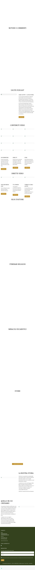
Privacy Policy (26, 563)
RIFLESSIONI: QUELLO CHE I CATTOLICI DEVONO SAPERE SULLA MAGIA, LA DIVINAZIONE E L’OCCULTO (8, 245)
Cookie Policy (30, 563)
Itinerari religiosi (17, 264)
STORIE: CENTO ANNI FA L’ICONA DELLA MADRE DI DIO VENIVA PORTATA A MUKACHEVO (8, 437)
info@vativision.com (4, 533)
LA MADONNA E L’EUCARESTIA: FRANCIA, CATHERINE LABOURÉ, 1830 (26, 347)
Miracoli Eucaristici (17, 329)
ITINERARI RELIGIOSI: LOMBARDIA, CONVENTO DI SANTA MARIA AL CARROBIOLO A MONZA (9, 283)
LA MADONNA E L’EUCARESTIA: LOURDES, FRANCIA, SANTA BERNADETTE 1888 (8, 373)
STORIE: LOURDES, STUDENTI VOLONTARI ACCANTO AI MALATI (25, 409)
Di (20, 47)
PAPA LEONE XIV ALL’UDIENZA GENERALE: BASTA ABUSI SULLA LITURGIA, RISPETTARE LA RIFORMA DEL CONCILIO (8, 73)
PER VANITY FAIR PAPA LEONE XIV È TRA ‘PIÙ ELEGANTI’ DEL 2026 (8, 46)
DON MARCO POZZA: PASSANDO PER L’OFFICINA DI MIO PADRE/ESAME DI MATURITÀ (26, 217)
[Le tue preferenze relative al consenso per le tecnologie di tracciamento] (1, 568)
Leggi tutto (3, 55)
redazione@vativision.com (5, 534)
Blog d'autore (17, 199)
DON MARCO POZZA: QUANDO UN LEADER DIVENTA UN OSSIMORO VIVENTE (8, 217)
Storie (17, 391)
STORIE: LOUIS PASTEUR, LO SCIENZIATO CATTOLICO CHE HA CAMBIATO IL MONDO (8, 409)
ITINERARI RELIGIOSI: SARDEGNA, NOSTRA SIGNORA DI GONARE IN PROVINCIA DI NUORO (8, 312)
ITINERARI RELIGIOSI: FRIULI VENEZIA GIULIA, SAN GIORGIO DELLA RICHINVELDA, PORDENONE (25, 283)
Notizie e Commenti (17, 28)
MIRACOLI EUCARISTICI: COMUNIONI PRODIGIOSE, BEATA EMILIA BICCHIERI (7, 347)
